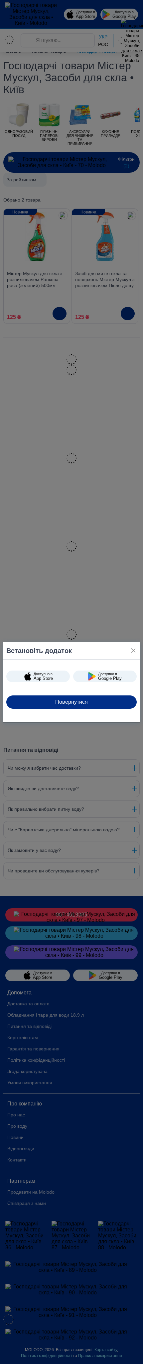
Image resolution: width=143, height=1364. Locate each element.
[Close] (133, 650)
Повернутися (71, 702)
